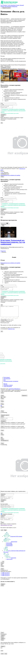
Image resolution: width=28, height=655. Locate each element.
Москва (5, 383)
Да (1, 397)
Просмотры (3, 223)
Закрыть (3, 584)
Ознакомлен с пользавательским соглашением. (13, 109)
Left (2, 530)
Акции (17, 5)
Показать (6, 172)
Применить (24, 395)
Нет (4, 397)
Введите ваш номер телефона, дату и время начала (13, 491)
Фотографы (9, 543)
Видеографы (9, 544)
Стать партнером (11, 5)
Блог (2, 5)
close (2, 653)
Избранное (14, 6)
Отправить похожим (7, 514)
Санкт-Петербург (7, 386)
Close (2, 82)
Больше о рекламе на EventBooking (9, 69)
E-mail (2, 104)
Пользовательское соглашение (10, 381)
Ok (1, 122)
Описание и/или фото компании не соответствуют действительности (12, 93)
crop (6, 653)
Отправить (3, 114)
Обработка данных (8, 385)
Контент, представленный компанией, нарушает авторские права (13, 90)
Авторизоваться (4, 440)
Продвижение (8, 6)
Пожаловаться (21, 69)
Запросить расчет (6, 7)
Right (5, 530)
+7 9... (2, 172)
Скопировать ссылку (5, 67)
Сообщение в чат (5, 173)
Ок (1, 405)
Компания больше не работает (12, 97)
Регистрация (6, 377)
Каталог (5, 5)
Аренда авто (9, 559)
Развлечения (9, 545)
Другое (6, 100)
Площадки (3, 251)
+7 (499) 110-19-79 (5, 572)
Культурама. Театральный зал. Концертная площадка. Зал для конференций (13, 242)
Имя (2, 103)
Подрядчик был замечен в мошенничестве (15, 99)
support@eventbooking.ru (14, 388)
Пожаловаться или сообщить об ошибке (10, 175)
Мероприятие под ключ (6, 525)
